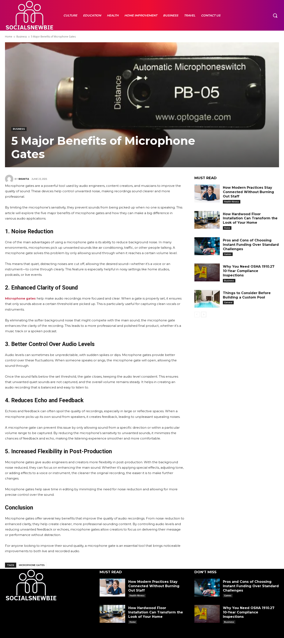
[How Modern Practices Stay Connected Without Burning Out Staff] (207, 193)
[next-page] (203, 314)
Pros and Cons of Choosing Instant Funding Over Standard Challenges (251, 244)
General (228, 302)
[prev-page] (197, 314)
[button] (275, 15)
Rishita (24, 178)
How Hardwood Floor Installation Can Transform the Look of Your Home (250, 218)
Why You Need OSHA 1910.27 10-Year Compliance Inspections (248, 271)
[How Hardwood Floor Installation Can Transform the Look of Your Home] (207, 220)
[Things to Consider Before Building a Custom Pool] (207, 299)
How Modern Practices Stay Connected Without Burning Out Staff (248, 192)
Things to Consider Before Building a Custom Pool (247, 295)
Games (227, 254)
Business (21, 36)
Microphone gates (32, 565)
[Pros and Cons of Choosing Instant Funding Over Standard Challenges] (207, 246)
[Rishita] (10, 179)
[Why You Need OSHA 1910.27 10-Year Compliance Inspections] (207, 272)
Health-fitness (231, 201)
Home (8, 36)
